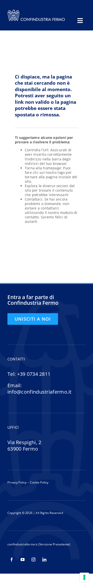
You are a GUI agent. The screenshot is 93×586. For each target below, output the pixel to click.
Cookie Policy (39, 482)
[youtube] (22, 559)
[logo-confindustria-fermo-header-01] (36, 10)
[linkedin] (44, 559)
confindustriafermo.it (22, 544)
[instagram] (33, 559)
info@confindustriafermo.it (39, 391)
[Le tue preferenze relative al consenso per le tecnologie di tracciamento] (84, 577)
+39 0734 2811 (34, 374)
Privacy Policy (17, 482)
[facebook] (11, 559)
